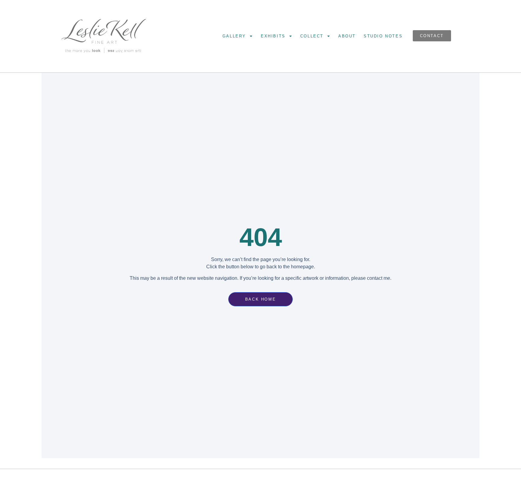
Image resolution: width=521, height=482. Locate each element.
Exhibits (273, 36)
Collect (312, 36)
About (347, 36)
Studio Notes (383, 36)
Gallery (234, 36)
